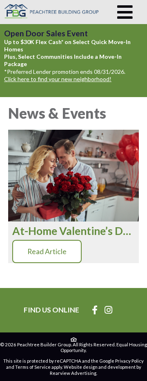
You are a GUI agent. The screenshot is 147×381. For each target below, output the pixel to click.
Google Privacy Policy (121, 360)
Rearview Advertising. (73, 373)
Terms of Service (33, 367)
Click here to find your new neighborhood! (57, 78)
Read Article (47, 251)
